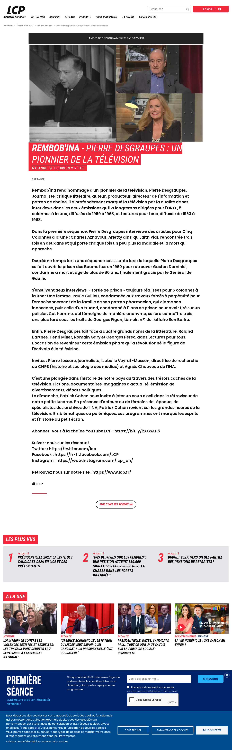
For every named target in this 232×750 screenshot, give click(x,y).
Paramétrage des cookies (173, 730)
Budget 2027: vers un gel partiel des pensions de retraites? (195, 559)
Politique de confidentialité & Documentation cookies (37, 741)
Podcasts (85, 17)
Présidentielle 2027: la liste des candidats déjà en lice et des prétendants (45, 561)
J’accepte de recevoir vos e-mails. (152, 689)
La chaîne (128, 17)
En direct (209, 9)
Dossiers (54, 17)
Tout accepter (212, 730)
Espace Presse (148, 17)
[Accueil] (14, 17)
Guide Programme (107, 17)
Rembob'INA (55, 148)
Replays (70, 17)
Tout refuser (133, 730)
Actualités (38, 17)
